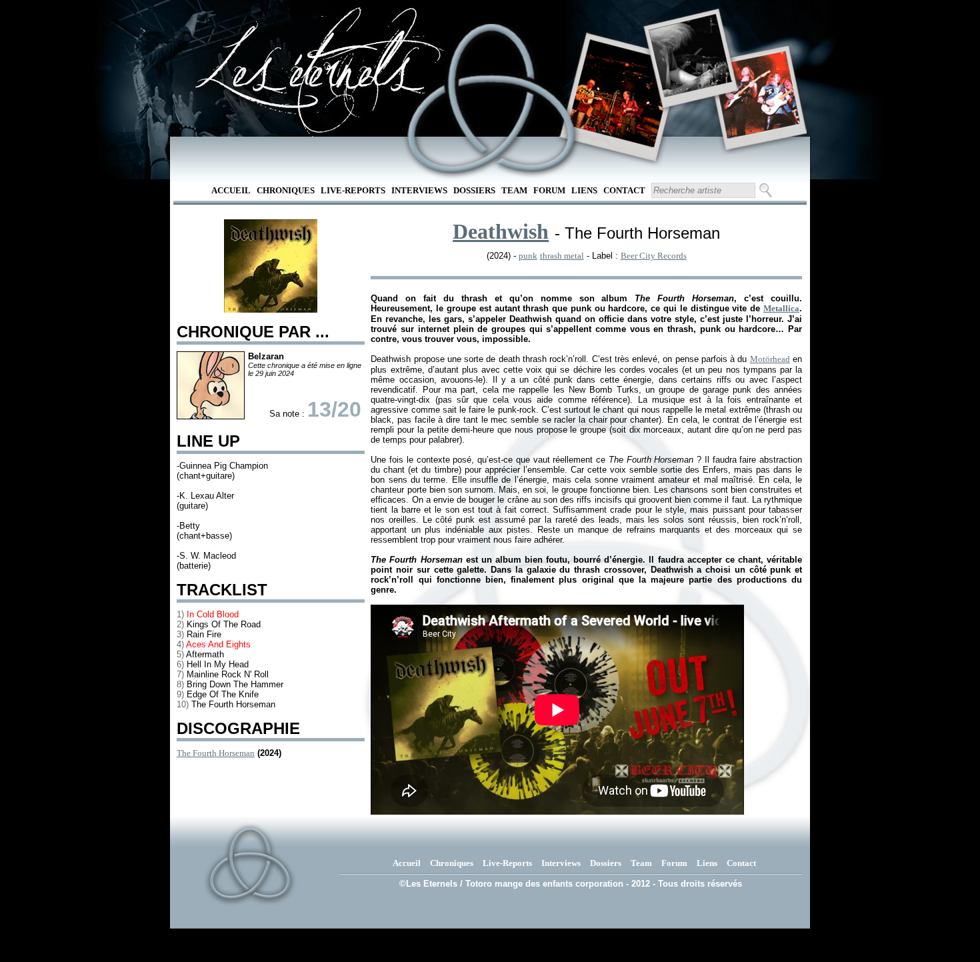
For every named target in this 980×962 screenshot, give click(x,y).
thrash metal (562, 256)
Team (514, 190)
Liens (584, 190)
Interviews (419, 190)
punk (528, 256)
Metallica (781, 308)
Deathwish (501, 231)
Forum (549, 190)
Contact (624, 190)
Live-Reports (353, 190)
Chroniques (286, 190)
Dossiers (474, 190)
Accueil (231, 190)
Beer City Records (654, 256)
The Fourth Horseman (216, 753)
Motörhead (770, 359)
